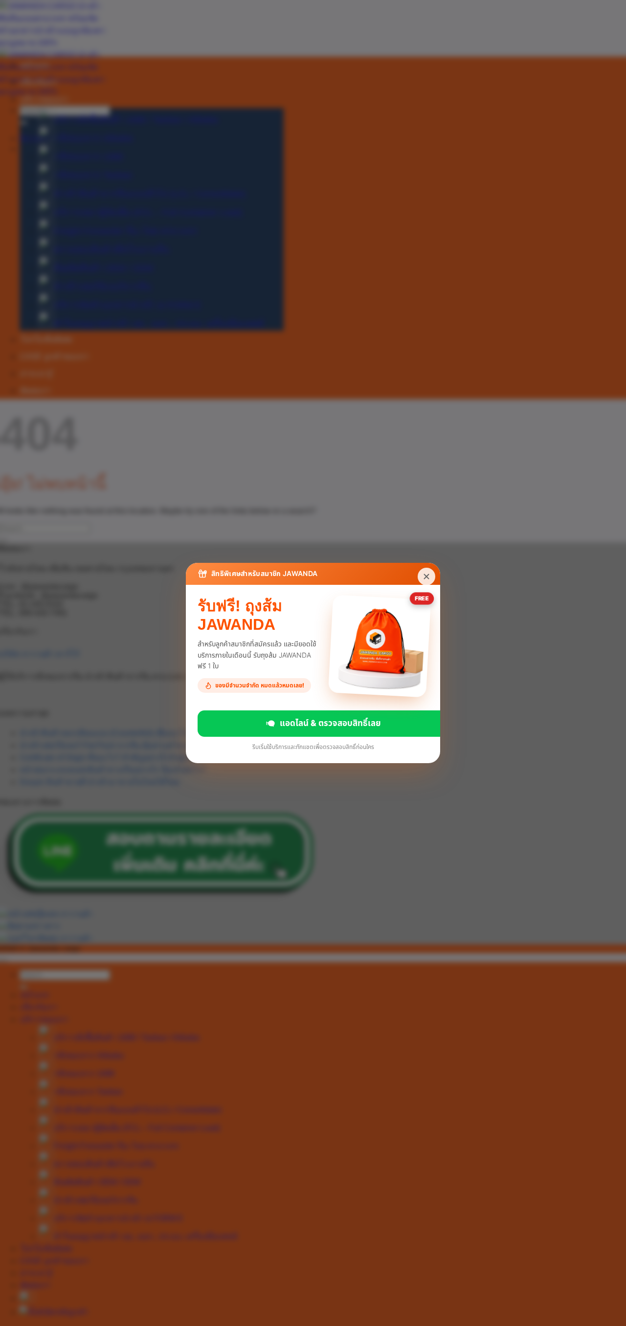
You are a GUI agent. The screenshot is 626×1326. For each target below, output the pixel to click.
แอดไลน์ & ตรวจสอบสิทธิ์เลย (330, 723)
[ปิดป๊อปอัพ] (426, 576)
